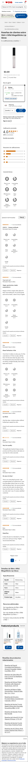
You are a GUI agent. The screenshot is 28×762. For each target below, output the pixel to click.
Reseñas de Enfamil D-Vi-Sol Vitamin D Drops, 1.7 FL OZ (14, 718)
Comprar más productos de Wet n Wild (13, 619)
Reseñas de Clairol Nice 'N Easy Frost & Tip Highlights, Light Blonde (13, 676)
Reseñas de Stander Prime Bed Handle (13, 712)
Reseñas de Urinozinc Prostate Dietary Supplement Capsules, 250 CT (14, 699)
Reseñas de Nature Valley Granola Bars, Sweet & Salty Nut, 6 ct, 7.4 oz (14, 691)
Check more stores (10, 98)
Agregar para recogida (20, 110)
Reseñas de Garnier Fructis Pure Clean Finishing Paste (13, 724)
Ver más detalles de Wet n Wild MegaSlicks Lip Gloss (13, 613)
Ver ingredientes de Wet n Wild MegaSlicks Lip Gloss (13, 608)
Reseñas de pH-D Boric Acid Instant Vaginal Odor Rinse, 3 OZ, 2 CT (14, 730)
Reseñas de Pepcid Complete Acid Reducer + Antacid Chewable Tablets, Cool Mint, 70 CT (13, 668)
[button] (9, 560)
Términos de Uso (11, 760)
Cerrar (25, 738)
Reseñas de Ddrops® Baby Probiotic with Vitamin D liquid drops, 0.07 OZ (13, 684)
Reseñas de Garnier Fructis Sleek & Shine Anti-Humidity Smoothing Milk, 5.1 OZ (14, 706)
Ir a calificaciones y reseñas (10, 41)
